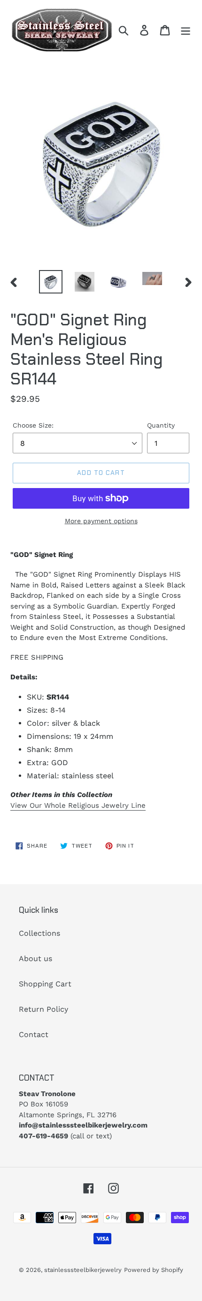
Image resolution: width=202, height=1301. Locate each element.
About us (35, 958)
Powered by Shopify (153, 1269)
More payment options (101, 521)
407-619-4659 (43, 1136)
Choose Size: (33, 425)
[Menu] (185, 30)
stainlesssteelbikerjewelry (83, 1269)
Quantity (161, 425)
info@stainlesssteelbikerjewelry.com (83, 1125)
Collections (39, 933)
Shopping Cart (45, 983)
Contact (33, 1034)
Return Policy (43, 1009)
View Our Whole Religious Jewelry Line (78, 805)
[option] (51, 282)
